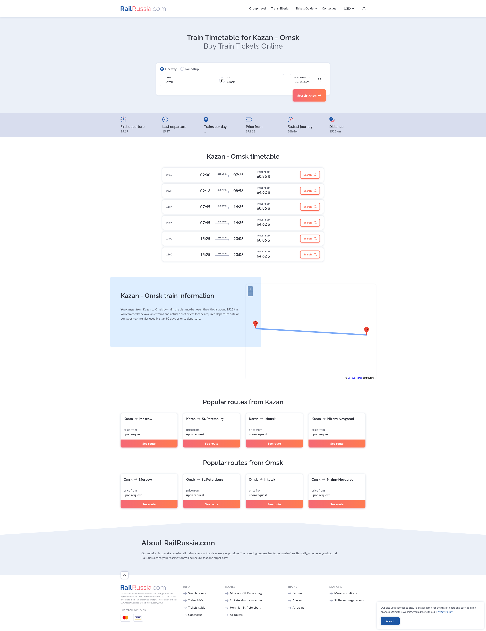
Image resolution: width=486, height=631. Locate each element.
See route (149, 443)
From (168, 77)
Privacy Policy (444, 611)
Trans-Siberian (280, 8)
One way (171, 69)
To (228, 77)
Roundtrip (192, 69)
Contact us (329, 8)
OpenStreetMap (355, 378)
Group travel (257, 8)
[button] (349, 8)
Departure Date (303, 77)
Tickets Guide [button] (305, 8)
